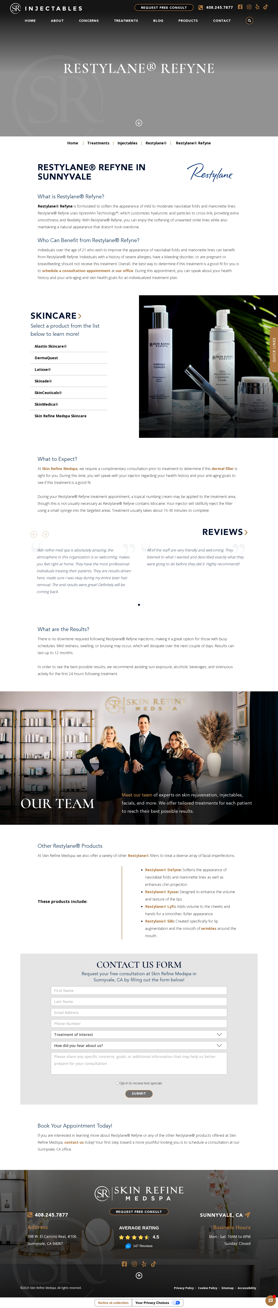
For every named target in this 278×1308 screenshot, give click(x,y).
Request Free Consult (164, 8)
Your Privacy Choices (152, 1303)
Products (188, 21)
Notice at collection (113, 1303)
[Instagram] (249, 6)
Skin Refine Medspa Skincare (60, 415)
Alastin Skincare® (51, 346)
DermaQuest (46, 357)
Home (30, 21)
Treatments (126, 21)
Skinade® (43, 381)
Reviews (222, 532)
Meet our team (137, 795)
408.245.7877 (219, 8)
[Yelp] (257, 6)
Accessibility (247, 1288)
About (57, 21)
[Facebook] (240, 6)
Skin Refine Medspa (60, 468)
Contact (222, 21)
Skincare (54, 316)
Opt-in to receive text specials (140, 1083)
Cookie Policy (207, 1288)
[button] (139, 605)
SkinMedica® (46, 404)
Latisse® (43, 369)
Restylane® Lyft (160, 906)
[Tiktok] (265, 6)
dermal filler (223, 468)
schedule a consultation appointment (76, 270)
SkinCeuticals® (48, 392)
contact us (74, 1142)
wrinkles (208, 928)
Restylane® (156, 143)
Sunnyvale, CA (222, 1215)
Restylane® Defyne (163, 869)
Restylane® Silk (159, 921)
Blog (158, 21)
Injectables (127, 143)
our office (124, 270)
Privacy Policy (184, 1288)
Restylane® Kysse (161, 891)
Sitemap (227, 1288)
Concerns (89, 21)
